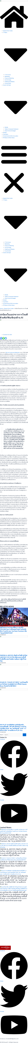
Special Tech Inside (7, 30)
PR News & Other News (9, 137)
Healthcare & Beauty (10, 81)
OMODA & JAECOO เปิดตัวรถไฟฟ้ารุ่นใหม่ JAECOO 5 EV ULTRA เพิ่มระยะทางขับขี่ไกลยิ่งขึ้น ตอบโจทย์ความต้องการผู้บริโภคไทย (13, 852)
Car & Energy (8, 80)
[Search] (24, 734)
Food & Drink (8, 83)
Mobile (6, 127)
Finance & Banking (9, 78)
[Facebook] (1, 338)
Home (1, 308)
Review (5, 132)
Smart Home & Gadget (10, 130)
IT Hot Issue (8, 74)
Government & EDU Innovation (10, 136)
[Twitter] (6, 338)
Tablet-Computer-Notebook (11, 129)
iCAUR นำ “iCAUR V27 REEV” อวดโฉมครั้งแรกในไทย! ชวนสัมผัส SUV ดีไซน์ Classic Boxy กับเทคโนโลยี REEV (14, 684)
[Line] (3, 338)
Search (1, 734)
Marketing (7, 76)
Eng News (5, 134)
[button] (14, 168)
